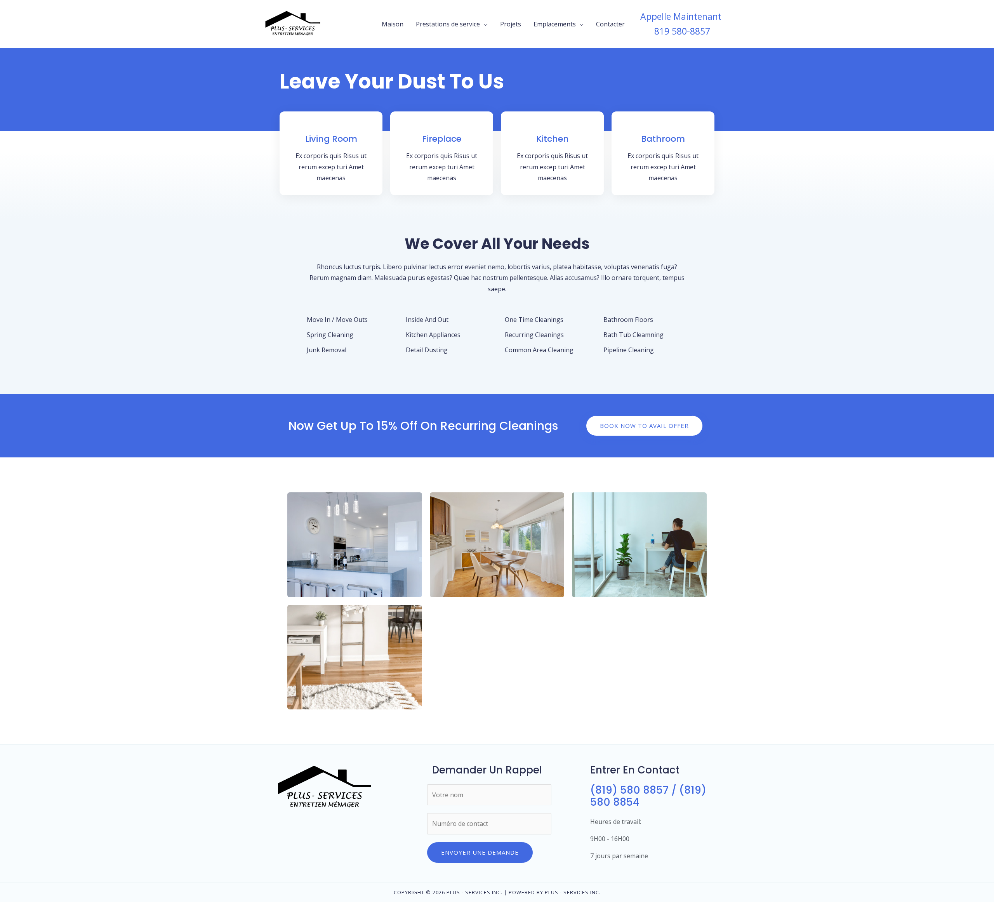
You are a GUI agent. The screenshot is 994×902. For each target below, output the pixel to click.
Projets (510, 24)
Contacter (610, 24)
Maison (392, 24)
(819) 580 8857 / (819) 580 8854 (648, 796)
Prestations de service (448, 24)
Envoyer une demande (480, 852)
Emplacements (554, 24)
